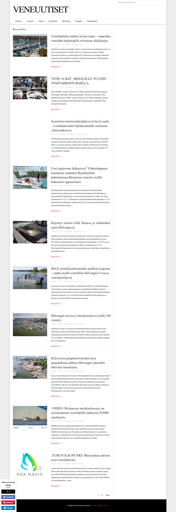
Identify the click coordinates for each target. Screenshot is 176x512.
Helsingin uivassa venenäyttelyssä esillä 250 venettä (81, 317)
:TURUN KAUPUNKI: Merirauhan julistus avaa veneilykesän (80, 457)
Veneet (41, 21)
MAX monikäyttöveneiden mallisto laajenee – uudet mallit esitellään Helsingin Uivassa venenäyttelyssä (81, 273)
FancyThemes (104, 505)
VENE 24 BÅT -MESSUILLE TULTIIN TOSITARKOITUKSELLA (78, 80)
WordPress (94, 505)
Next (108, 495)
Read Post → (56, 66)
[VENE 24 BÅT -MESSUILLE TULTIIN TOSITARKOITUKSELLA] (30, 87)
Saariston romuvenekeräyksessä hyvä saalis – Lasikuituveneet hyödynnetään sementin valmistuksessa (80, 125)
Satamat (78, 21)
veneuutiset (67, 44)
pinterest (9, 502)
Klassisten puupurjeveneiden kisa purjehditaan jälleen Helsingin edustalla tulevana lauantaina (78, 362)
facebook (9, 497)
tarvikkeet (53, 21)
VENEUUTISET (40, 9)
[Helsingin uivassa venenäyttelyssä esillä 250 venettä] (30, 324)
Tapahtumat (92, 21)
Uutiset (30, 21)
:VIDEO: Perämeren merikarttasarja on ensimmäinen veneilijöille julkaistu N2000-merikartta (80, 412)
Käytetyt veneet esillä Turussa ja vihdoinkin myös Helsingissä (80, 224)
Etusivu (18, 21)
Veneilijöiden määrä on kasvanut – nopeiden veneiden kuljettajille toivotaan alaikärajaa (81, 38)
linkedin (9, 508)
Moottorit (66, 21)
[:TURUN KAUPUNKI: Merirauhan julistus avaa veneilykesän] (30, 464)
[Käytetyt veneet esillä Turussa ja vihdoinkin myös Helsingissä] (30, 232)
